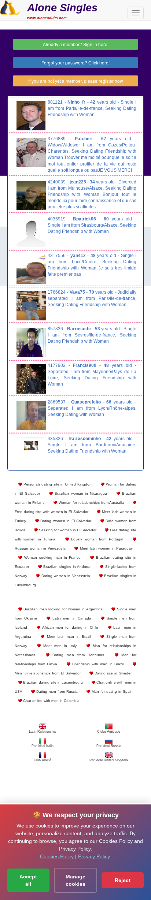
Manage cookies (75, 880)
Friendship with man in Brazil (97, 664)
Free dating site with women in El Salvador (51, 512)
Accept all (28, 880)
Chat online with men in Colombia (51, 701)
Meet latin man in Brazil (67, 637)
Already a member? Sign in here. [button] (75, 44)
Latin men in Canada (70, 618)
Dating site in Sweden (113, 673)
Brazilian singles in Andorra (66, 567)
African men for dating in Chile (69, 627)
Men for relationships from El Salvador (48, 673)
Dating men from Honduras (76, 655)
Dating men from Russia (56, 691)
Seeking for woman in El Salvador (67, 530)
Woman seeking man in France (51, 557)
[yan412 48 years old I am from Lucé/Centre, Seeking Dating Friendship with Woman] (31, 269)
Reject (122, 880)
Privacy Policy (94, 856)
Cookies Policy (57, 856)
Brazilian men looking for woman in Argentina (62, 609)
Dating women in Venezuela (65, 576)
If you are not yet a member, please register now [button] (75, 81)
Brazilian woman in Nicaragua (80, 493)
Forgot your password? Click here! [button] (75, 62)
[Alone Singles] (10, 6)
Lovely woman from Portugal (96, 539)
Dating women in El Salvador (65, 521)
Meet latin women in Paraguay (105, 548)
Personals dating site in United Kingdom (57, 484)
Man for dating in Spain (111, 691)
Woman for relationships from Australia (90, 503)
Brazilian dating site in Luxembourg (52, 682)
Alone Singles (62, 7)
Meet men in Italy (59, 646)
